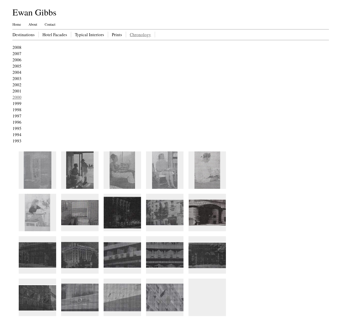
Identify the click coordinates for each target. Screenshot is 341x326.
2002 (16, 85)
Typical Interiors (89, 34)
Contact (50, 24)
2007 (16, 53)
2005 (16, 66)
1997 (16, 116)
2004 (16, 72)
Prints (117, 34)
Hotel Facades (54, 34)
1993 (16, 141)
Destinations (23, 34)
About (32, 24)
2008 (16, 47)
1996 (16, 122)
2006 (16, 60)
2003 (16, 78)
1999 (16, 103)
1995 (16, 128)
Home (16, 24)
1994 (16, 134)
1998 (16, 109)
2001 (16, 91)
